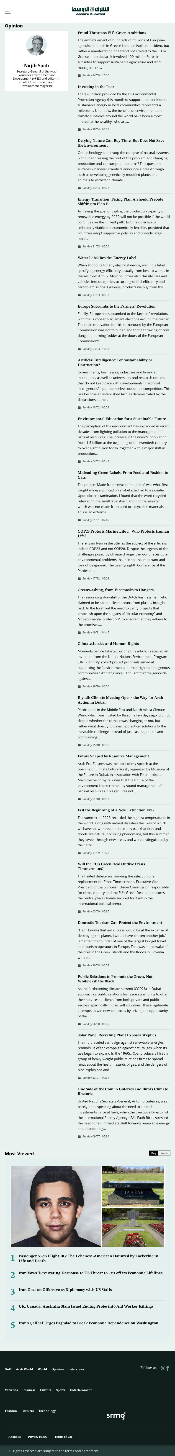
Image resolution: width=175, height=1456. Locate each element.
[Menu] (8, 11)
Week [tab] (164, 1152)
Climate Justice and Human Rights (108, 643)
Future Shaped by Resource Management (113, 756)
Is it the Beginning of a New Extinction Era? (116, 810)
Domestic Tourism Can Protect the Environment (120, 922)
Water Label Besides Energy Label (107, 258)
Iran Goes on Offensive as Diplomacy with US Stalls (65, 1289)
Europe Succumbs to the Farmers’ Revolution (117, 306)
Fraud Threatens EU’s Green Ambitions (112, 33)
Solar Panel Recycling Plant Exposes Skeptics (117, 1035)
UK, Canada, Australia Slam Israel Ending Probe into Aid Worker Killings (86, 1306)
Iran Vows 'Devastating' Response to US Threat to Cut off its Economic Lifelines (90, 1273)
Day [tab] (153, 1152)
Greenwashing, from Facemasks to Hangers (116, 590)
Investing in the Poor (96, 86)
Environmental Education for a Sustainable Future (122, 419)
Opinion (14, 25)
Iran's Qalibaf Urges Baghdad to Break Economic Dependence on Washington (88, 1323)
